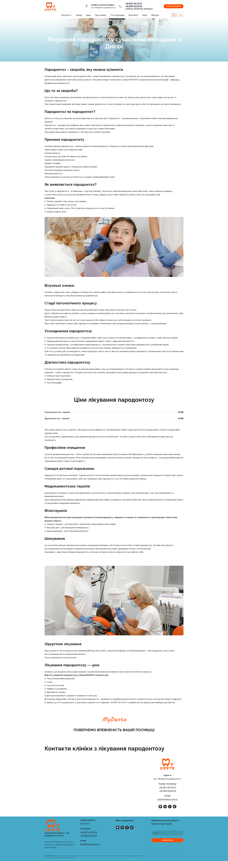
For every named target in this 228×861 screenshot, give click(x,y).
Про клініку (100, 15)
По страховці (117, 15)
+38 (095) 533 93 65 (167, 791)
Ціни (88, 15)
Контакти (133, 15)
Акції (144, 15)
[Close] (108, 771)
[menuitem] (174, 15)
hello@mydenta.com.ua (167, 799)
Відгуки (155, 15)
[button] (86, 6)
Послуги (65, 15)
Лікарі (79, 15)
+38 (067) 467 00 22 (167, 787)
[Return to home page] (50, 6)
